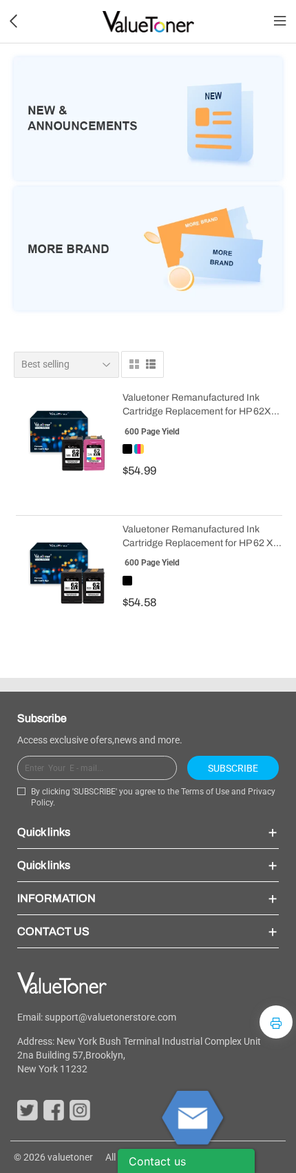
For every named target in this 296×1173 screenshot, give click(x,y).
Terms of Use (205, 791)
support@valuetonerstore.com (110, 1017)
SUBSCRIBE (233, 768)
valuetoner (70, 1157)
